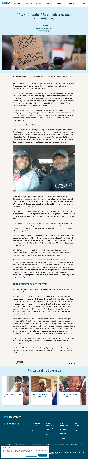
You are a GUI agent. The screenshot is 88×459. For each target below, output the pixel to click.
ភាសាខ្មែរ (51, 447)
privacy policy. (29, 451)
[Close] (47, 447)
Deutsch (54, 447)
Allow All (43, 455)
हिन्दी (57, 447)
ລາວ (60, 447)
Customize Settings (31, 455)
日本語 (62, 447)
